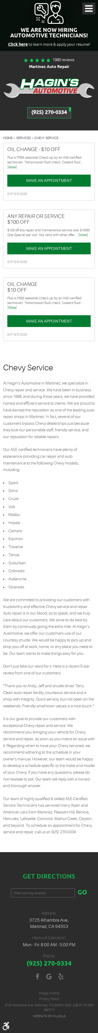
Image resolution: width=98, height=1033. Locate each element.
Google (49, 976)
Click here (18, 44)
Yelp (60, 976)
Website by (49, 1016)
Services (23, 138)
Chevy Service (46, 138)
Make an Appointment (49, 180)
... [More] (81, 235)
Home (8, 138)
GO (82, 893)
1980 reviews (63, 60)
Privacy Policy (49, 999)
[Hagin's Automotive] (49, 88)
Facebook (37, 976)
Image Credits (49, 993)
